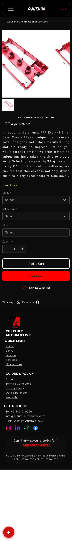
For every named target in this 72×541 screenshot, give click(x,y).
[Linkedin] (18, 428)
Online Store (14, 364)
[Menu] (11, 9)
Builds (10, 346)
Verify (9, 351)
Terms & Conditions (18, 383)
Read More (9, 185)
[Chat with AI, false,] (8, 532)
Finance (11, 355)
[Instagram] (9, 428)
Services (11, 360)
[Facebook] (36, 428)
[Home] (3, 21)
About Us (12, 379)
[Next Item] (64, 64)
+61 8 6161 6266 (21, 411)
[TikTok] (27, 428)
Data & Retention (17, 392)
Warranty (12, 397)
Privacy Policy (15, 388)
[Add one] (22, 249)
